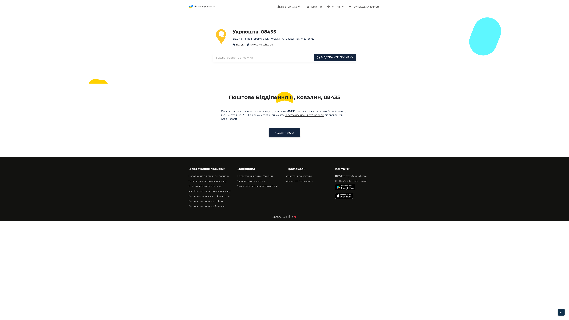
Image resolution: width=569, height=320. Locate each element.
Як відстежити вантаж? (251, 181)
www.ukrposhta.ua (261, 44)
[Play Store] (345, 187)
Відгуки (240, 44)
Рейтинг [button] (336, 6)
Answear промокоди (299, 176)
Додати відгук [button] (285, 132)
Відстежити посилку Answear (206, 206)
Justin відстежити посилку (205, 186)
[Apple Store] (345, 196)
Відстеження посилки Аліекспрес (209, 196)
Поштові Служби (291, 6)
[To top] (561, 312)
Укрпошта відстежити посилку (207, 181)
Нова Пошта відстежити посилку (208, 176)
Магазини (315, 6)
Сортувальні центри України (255, 176)
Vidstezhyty (204, 6)
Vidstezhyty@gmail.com (352, 176)
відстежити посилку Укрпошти (304, 115)
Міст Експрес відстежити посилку (209, 191)
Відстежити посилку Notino (205, 201)
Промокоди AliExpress (365, 6)
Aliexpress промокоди (299, 181)
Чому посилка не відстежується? (257, 186)
